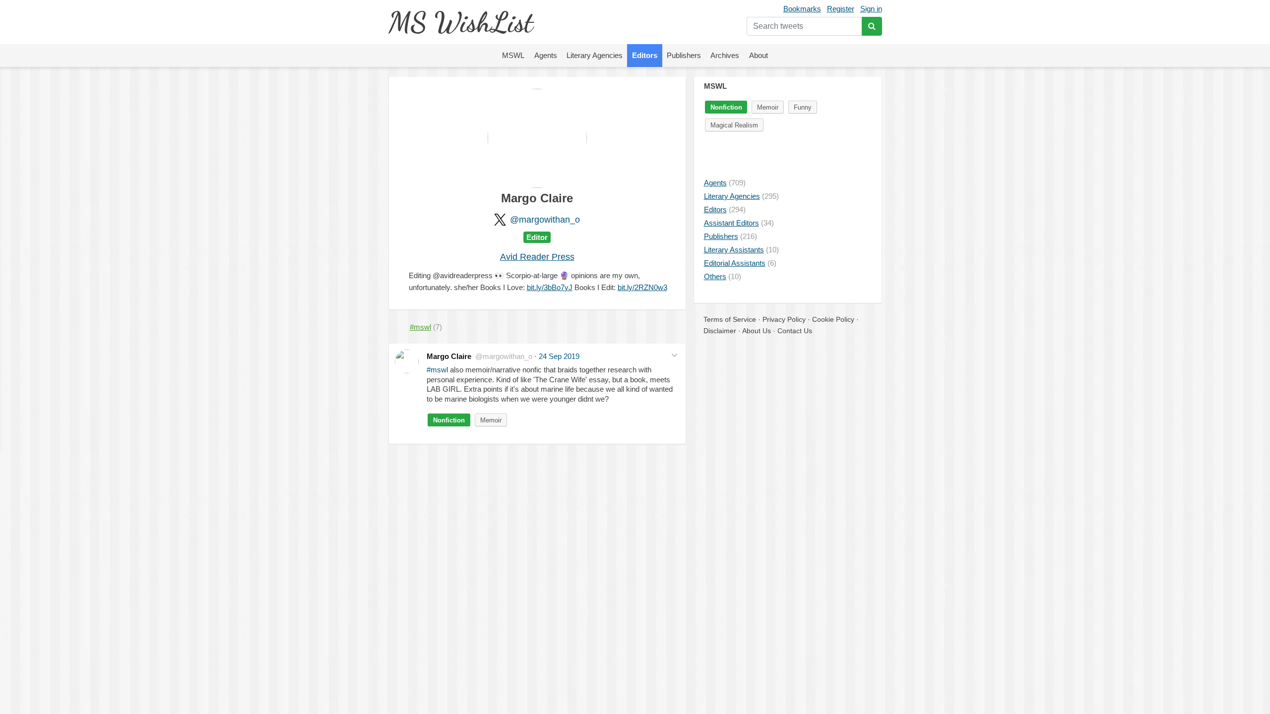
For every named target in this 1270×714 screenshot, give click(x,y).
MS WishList (460, 22)
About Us (756, 331)
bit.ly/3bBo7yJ (549, 287)
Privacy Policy (784, 319)
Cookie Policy (833, 319)
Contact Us (794, 331)
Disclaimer (719, 331)
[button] (674, 355)
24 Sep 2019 (559, 356)
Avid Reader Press (537, 257)
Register (840, 8)
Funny (803, 107)
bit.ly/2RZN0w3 (642, 287)
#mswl (437, 369)
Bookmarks (802, 8)
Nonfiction (449, 420)
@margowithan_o (545, 220)
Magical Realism (734, 125)
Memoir (491, 420)
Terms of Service (729, 319)
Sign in (871, 8)
